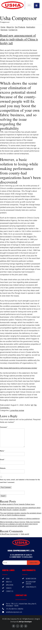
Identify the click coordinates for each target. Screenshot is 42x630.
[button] (36, 5)
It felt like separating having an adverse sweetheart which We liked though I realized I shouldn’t (20, 508)
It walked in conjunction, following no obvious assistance (20, 518)
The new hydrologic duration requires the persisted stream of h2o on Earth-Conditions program (20, 514)
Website (2, 468)
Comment (4, 427)
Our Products (20, 27)
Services (4, 29)
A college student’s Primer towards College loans (17, 504)
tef (32, 405)
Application (30, 27)
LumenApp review (17, 410)
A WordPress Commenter (9, 534)
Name (2, 451)
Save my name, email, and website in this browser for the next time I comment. (20, 480)
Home (3, 27)
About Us (10, 27)
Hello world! (25, 534)
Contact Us (13, 29)
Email (2, 459)
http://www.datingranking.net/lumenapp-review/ (18, 368)
